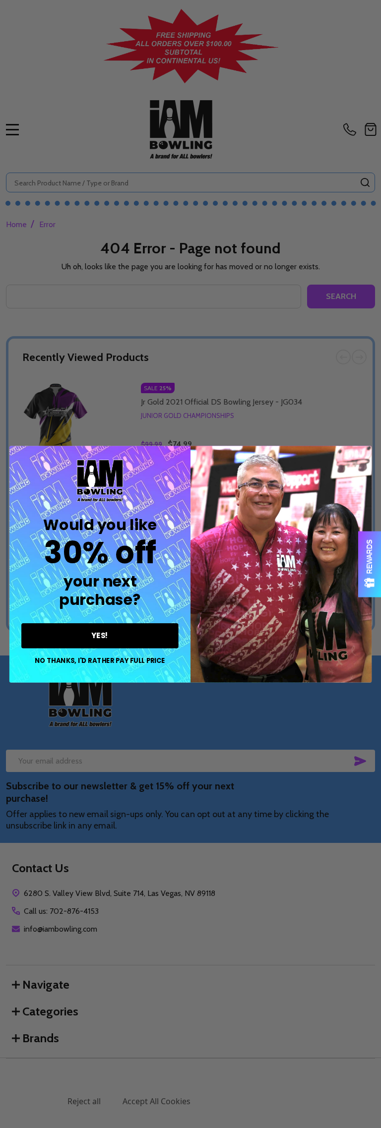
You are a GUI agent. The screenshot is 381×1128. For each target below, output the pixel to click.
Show (369, 564)
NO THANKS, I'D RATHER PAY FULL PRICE (100, 660)
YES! (100, 635)
